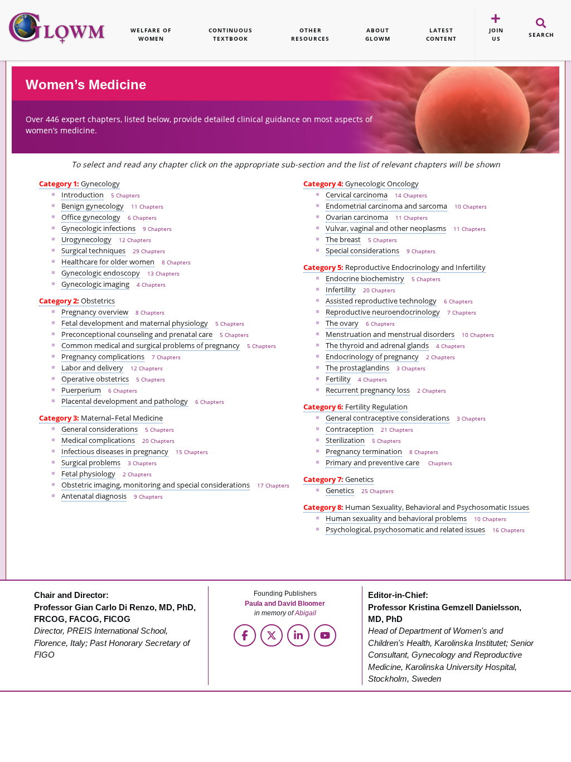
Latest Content (441, 34)
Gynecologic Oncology (361, 184)
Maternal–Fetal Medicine (101, 418)
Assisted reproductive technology (381, 301)
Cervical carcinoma (357, 195)
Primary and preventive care (372, 462)
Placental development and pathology (124, 401)
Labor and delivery (92, 368)
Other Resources (310, 34)
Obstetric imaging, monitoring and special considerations (155, 485)
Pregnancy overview (94, 312)
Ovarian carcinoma (357, 217)
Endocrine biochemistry (365, 278)
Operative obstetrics (95, 379)
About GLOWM (377, 34)
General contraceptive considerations (387, 418)
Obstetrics (77, 301)
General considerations (99, 429)
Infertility (341, 289)
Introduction (82, 195)
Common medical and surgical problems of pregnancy (150, 345)
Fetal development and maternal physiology (134, 323)
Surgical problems (90, 462)
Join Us (496, 34)
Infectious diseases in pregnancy (114, 451)
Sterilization (345, 440)
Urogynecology (86, 239)
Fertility (338, 379)
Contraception (350, 429)
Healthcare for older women (107, 262)
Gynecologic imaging (95, 284)
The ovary (342, 323)
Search (541, 34)
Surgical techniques (93, 250)
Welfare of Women (150, 34)
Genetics (338, 479)
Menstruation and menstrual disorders (390, 334)
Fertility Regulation (355, 407)
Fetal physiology (88, 474)
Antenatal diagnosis (94, 496)
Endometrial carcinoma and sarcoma (386, 206)
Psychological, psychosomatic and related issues (405, 529)
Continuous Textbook (231, 34)
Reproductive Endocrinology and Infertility (394, 267)
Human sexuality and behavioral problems (396, 518)
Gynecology (79, 184)
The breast (343, 239)
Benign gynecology (92, 206)
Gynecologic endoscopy (100, 273)
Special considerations (362, 250)
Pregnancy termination (364, 451)
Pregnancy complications (102, 356)
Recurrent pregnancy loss (368, 390)
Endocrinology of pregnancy (372, 356)
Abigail (305, 613)
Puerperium (81, 390)
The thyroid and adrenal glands (377, 345)
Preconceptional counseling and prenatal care (136, 334)
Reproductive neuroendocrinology (383, 312)
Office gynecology (90, 217)
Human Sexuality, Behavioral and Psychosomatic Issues (416, 507)
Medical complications (98, 440)
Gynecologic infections (98, 228)
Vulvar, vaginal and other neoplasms (386, 228)
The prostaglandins (357, 368)
